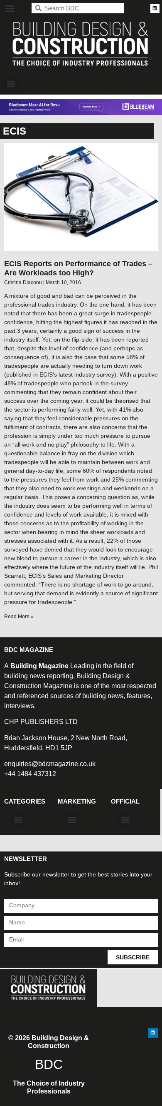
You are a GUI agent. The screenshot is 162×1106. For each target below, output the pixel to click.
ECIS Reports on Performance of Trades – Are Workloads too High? (78, 268)
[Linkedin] (155, 8)
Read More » (19, 616)
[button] (10, 8)
